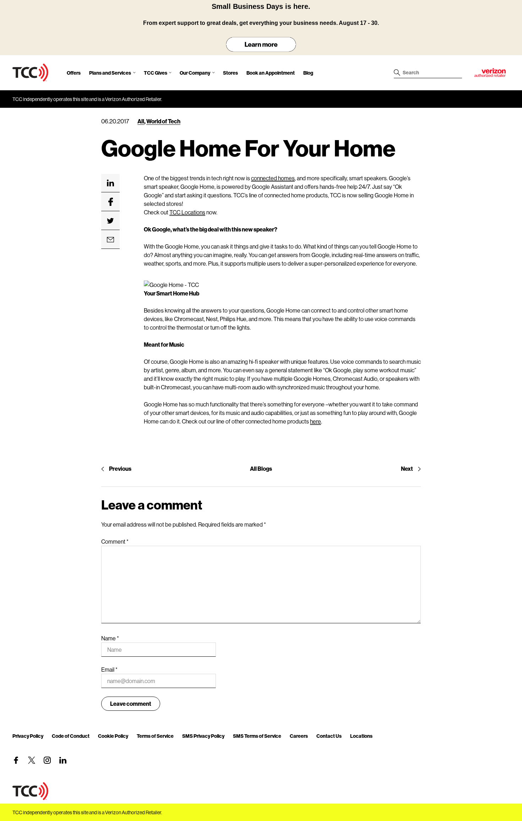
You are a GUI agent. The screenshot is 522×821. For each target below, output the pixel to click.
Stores (230, 73)
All (140, 121)
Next (407, 468)
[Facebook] (16, 760)
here (315, 421)
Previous (120, 468)
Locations (361, 736)
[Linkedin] (63, 760)
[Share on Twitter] (110, 221)
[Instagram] (47, 760)
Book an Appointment (270, 73)
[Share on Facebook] (110, 202)
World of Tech (163, 121)
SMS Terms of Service (257, 736)
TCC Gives (155, 73)
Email (109, 669)
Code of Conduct (70, 736)
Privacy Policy (27, 736)
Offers (74, 73)
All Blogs (261, 468)
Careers (299, 736)
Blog (308, 73)
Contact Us (329, 736)
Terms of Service (155, 736)
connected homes (273, 178)
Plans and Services (110, 73)
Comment (115, 541)
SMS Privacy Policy (203, 736)
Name (110, 638)
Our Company (195, 73)
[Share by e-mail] (110, 239)
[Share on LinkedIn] (110, 183)
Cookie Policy (113, 736)
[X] (31, 760)
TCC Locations (187, 212)
